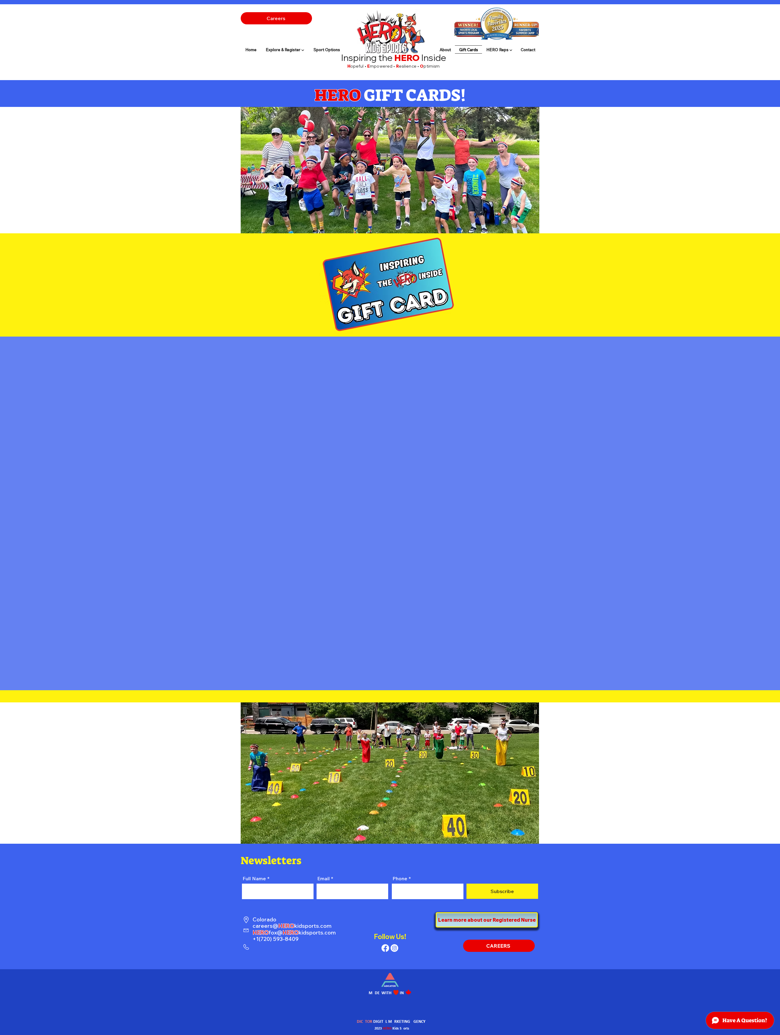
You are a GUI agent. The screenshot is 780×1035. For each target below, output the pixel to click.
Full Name (254, 878)
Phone (399, 878)
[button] (499, 49)
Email (323, 878)
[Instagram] (394, 948)
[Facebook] (385, 948)
